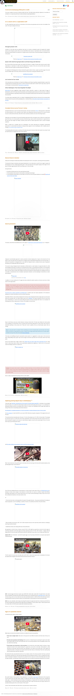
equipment (44, 1)
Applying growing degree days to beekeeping (18, 400)
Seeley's (36, 110)
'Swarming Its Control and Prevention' (35, 242)
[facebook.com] (64, 6)
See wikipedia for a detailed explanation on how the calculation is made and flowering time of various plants (25, 410)
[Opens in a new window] (27, 56)
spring (24, 102)
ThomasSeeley (35, 152)
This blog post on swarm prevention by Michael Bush (16, 292)
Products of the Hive (60, 1)
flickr (25, 277)
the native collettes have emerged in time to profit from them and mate (20, 444)
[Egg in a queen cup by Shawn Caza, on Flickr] (27, 355)
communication (24, 152)
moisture (27, 16)
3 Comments (33, 606)
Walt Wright (7, 90)
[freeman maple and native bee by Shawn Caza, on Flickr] (27, 433)
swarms (36, 16)
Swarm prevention (10, 223)
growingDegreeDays (22, 606)
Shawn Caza (19, 59)
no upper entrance (32, 16)
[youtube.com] (68, 6)
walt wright (33, 102)
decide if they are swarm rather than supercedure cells (35, 341)
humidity (24, 16)
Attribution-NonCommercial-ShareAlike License (33, 59)
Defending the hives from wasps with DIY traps (60, 26)
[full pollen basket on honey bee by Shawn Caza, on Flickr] (27, 477)
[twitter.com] (66, 6)
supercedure (27, 102)
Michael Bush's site (45, 490)
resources (67, 1)
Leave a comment (42, 16)
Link (6, 16)
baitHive (21, 152)
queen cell (17, 102)
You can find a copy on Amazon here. (16, 127)
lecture (28, 152)
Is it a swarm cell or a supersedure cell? (16, 21)
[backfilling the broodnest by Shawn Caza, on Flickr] (27, 311)
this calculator (9, 413)
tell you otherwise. (25, 332)
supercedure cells (41, 595)
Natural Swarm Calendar (12, 158)
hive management (51, 1)
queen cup (20, 102)
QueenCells (19, 218)
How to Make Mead (56, 19)
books (17, 16)
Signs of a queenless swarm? (13, 611)
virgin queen (35, 677)
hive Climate (21, 16)
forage (17, 606)
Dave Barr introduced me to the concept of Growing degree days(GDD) (25, 403)
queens (13, 102)
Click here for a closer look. (24, 85)
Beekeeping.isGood (11, 1)
